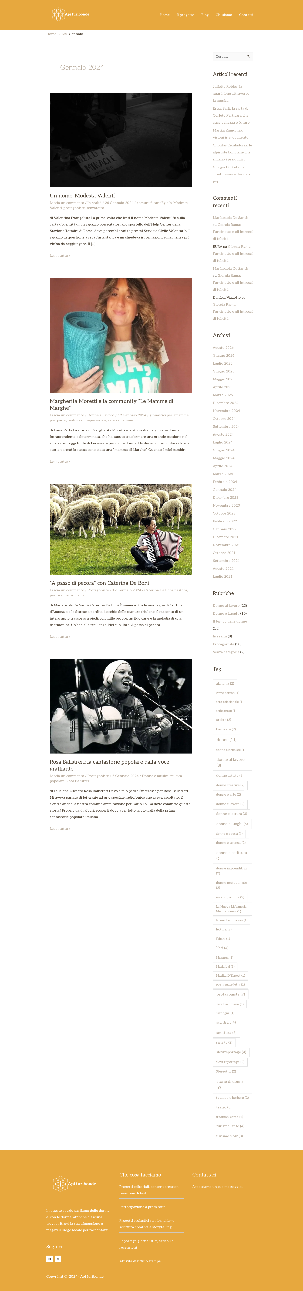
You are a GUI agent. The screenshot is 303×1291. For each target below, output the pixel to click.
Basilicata (226, 729)
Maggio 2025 (223, 379)
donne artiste (230, 776)
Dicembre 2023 (225, 498)
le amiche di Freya (231, 920)
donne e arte (228, 795)
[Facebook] (49, 1259)
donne (227, 739)
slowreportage (231, 1052)
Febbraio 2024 (225, 482)
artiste (223, 720)
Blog (205, 15)
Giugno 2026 (223, 356)
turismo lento (230, 1126)
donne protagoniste (231, 885)
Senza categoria (226, 652)
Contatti (246, 15)
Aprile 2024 (222, 466)
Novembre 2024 (226, 411)
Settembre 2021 (226, 561)
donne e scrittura (231, 856)
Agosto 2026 (223, 348)
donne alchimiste (230, 750)
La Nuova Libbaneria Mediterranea (231, 909)
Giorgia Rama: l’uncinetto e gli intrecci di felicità (233, 232)
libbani (223, 939)
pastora (180, 590)
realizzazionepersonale (87, 420)
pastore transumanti (67, 595)
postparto (58, 420)
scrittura (226, 1033)
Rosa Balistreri (78, 781)
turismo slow (229, 1136)
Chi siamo (224, 15)
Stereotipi (226, 1072)
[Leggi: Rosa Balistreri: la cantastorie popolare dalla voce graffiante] (121, 706)
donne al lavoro (231, 762)
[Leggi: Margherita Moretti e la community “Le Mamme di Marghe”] (121, 335)
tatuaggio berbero (232, 1098)
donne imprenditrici (231, 871)
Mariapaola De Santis (230, 218)
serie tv (224, 1043)
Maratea (224, 958)
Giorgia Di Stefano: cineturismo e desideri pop (231, 174)
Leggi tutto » (60, 255)
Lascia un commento (67, 203)
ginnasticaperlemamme (169, 415)
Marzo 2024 (223, 474)
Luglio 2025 (223, 363)
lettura (224, 929)
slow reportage (230, 1062)
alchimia (225, 684)
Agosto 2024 (223, 434)
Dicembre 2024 (225, 403)
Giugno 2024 (223, 450)
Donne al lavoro (100, 415)
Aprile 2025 (222, 387)
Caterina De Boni (158, 590)
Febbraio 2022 (225, 521)
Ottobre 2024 (224, 419)
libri (222, 948)
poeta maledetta (230, 984)
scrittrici (226, 1022)
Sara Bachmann (230, 1004)
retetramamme (120, 420)
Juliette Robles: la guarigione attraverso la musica (231, 94)
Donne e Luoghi (226, 613)
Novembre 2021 (226, 545)
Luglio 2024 (223, 442)
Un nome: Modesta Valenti (82, 196)
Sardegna (225, 1013)
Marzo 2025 (223, 395)
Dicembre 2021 (225, 537)
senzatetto (95, 208)
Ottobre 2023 (224, 513)
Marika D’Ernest (230, 975)
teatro (223, 1107)
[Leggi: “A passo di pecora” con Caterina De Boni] (121, 529)
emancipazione (230, 897)
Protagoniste (98, 590)
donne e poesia (229, 834)
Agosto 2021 (223, 569)
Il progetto (185, 15)
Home (165, 15)
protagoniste (74, 208)
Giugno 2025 (223, 371)
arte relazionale (229, 702)
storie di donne (230, 1084)
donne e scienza (231, 843)
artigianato (226, 711)
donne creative (230, 785)
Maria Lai (225, 967)
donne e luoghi (232, 824)
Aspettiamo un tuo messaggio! (217, 1187)
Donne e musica (155, 776)
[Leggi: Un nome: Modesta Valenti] (121, 140)
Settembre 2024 (226, 427)
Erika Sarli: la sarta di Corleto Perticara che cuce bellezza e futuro (231, 115)
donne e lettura (231, 814)
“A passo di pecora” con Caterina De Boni (99, 583)
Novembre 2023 (226, 505)
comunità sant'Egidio (154, 203)
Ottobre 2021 (224, 553)
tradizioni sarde (229, 1117)
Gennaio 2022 (224, 529)
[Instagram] (58, 1259)
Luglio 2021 (223, 576)
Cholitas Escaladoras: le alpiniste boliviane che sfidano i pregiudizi (232, 152)
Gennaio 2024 (224, 490)
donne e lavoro (230, 804)
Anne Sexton (227, 693)
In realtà (94, 203)
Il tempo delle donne (230, 621)
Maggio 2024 (223, 458)
